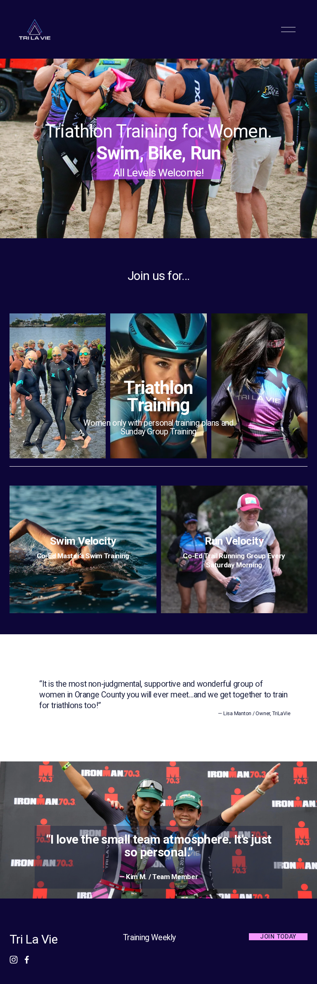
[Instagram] (13, 960)
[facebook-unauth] (27, 960)
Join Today (278, 936)
